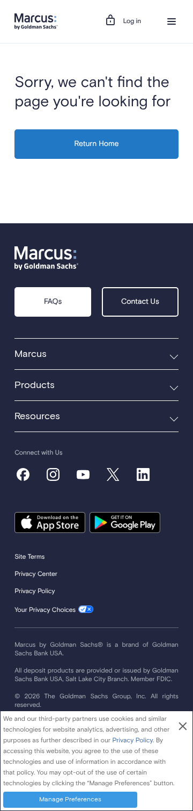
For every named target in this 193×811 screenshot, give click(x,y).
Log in (132, 21)
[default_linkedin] (143, 474)
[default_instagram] (53, 474)
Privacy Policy (34, 591)
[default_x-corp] (113, 474)
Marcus (30, 354)
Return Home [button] (97, 144)
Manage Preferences (70, 800)
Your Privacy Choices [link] (45, 610)
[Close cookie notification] (183, 727)
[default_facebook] (23, 474)
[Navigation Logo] (36, 21)
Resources (37, 416)
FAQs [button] (53, 302)
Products (34, 385)
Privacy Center (35, 574)
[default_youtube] (83, 474)
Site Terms (29, 557)
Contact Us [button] (140, 302)
